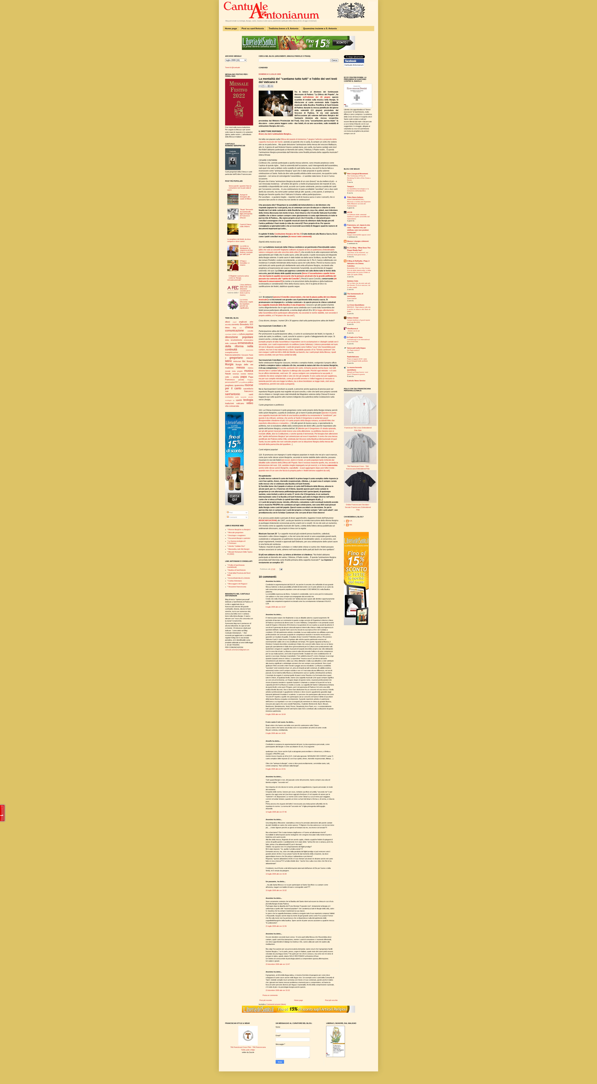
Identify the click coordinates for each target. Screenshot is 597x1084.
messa (240, 367)
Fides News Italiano (355, 197)
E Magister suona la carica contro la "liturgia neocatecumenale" (238, 278)
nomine (243, 374)
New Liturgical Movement (357, 174)
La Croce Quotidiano (355, 305)
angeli (234, 322)
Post (231, 512)
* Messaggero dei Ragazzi (237, 584)
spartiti (239, 400)
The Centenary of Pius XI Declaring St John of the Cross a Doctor (358, 178)
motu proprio (237, 371)
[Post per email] (280, 569)
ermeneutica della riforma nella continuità (239, 346)
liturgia (229, 364)
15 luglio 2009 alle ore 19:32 (276, 890)
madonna (229, 368)
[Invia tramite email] (260, 86)
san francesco (239, 391)
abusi (227, 322)
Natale (228, 374)
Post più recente (265, 1000)
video (249, 403)
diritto (227, 340)
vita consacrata (232, 406)
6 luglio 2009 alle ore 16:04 (276, 714)
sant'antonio (232, 394)
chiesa (249, 327)
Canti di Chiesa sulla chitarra (245, 225)
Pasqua (250, 380)
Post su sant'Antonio (253, 28)
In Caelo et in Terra (354, 337)
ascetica (228, 324)
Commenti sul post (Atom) (276, 1004)
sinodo (250, 397)
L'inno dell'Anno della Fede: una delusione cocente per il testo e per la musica (245, 290)
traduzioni (229, 403)
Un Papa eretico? (353, 350)
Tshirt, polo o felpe (248, 1050)
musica (248, 370)
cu (237, 334)
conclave (228, 334)
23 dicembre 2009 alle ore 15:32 (278, 990)
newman (236, 374)
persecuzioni (230, 382)
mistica (250, 368)
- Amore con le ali (353, 331)
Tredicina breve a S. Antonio (283, 28)
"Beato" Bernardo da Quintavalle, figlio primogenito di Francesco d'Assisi (246, 214)
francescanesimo (233, 355)
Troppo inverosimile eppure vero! (359, 235)
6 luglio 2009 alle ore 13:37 (276, 607)
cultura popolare (246, 334)
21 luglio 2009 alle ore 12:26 (276, 926)
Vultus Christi (352, 318)
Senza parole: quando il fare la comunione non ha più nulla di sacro (239, 188)
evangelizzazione (231, 352)
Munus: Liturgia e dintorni (358, 241)
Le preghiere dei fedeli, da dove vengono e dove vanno (239, 240)
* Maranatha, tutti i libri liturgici (238, 549)
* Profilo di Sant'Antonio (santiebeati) (236, 566)
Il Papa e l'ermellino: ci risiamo (244, 263)
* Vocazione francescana (236, 587)
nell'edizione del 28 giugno (316, 97)
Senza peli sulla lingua (356, 348)
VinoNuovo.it (352, 328)
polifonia (244, 382)
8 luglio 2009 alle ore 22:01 (276, 769)
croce (234, 334)
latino (228, 361)
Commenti (233, 517)
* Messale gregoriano (235, 532)
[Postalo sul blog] (263, 86)
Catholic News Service (356, 381)
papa (244, 376)
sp (233, 400)
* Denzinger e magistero (236, 535)
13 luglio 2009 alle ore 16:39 (276, 874)
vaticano (240, 403)
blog (234, 328)
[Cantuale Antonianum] (354, 66)
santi (251, 394)
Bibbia (227, 328)
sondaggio (228, 400)
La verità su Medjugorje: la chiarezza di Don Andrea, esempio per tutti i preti (246, 250)
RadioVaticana (353, 357)
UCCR (349, 212)
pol (240, 382)
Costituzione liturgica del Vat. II (287, 234)
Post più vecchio (331, 1000)
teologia (248, 399)
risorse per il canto (239, 387)
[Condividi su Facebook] (269, 86)
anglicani (243, 322)
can (240, 328)
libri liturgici (247, 361)
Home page (231, 28)
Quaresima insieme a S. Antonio (320, 28)
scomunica (229, 397)
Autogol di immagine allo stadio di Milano (245, 197)
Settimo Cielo (352, 281)
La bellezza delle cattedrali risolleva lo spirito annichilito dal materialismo (358, 217)
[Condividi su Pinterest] (271, 86)
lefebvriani (237, 361)
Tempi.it (350, 186)
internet (249, 358)
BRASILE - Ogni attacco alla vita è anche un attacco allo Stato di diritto (358, 309)
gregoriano (236, 357)
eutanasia (249, 350)
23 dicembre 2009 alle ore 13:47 (278, 964)
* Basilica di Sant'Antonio (236, 570)
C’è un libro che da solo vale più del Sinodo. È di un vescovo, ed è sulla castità (358, 285)
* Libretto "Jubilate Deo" (236, 546)
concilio (250, 331)
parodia (241, 380)
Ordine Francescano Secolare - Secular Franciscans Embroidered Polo (358, 507)
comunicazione (234, 330)
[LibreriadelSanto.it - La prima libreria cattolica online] (298, 49)
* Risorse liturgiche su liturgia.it (238, 529)
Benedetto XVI (246, 324)
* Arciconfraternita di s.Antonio (238, 578)
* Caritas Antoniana (234, 581)
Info (350, 525)
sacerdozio (248, 388)
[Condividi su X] (266, 86)
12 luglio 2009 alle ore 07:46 (276, 812)
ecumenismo (236, 340)
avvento (235, 324)
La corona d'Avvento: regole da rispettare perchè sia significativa (246, 304)
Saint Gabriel (351, 298)
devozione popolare (239, 337)
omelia (236, 377)
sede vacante (240, 397)
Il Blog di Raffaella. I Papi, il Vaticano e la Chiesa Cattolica (358, 263)
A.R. (350, 521)
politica (250, 382)
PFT (236, 382)
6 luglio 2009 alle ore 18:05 (276, 733)
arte (251, 322)
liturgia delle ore (244, 364)
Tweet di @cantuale (232, 67)
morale (227, 371)
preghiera (229, 385)
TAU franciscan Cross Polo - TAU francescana (248, 1047)
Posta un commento (270, 995)
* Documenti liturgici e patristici (238, 538)
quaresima (239, 385)
